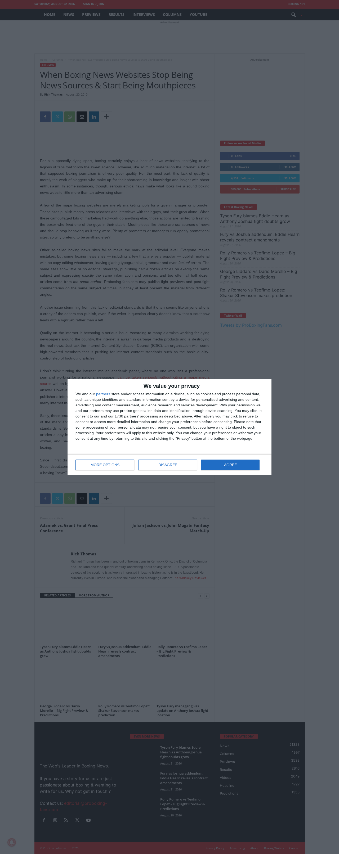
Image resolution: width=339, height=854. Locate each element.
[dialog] (169, 427)
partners (103, 394)
